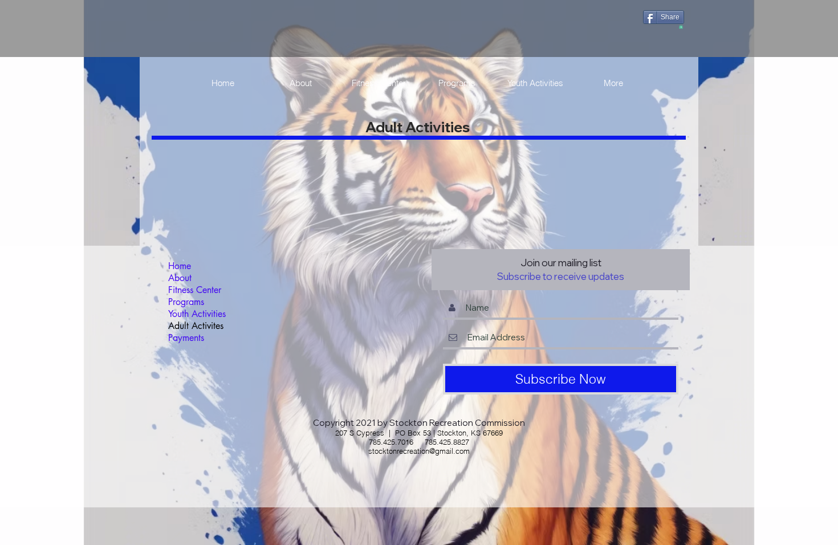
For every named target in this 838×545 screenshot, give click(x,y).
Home (179, 266)
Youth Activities (197, 314)
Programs (186, 302)
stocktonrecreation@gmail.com (419, 450)
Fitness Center (194, 290)
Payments (186, 338)
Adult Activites (195, 326)
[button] (681, 26)
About (180, 278)
